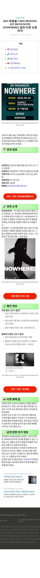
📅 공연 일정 (12, 49)
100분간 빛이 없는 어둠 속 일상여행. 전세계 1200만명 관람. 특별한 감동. (14, 481)
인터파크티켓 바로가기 (17, 186)
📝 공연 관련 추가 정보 (16, 68)
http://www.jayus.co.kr (11, 489)
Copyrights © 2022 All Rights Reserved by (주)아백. (29, 520)
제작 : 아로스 (3, 520)
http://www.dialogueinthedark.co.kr (16, 474)
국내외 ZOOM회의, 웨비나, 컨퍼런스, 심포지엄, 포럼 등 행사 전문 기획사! (19, 496)
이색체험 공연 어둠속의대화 (14, 477)
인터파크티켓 (29, 459)
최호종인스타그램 (20, 296)
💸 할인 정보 (12, 59)
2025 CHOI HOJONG (20, 389)
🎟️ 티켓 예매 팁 (13, 63)
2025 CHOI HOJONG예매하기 (20, 196)
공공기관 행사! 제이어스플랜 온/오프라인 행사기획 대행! (20, 492)
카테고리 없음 (20, 17)
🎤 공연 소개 (12, 54)
